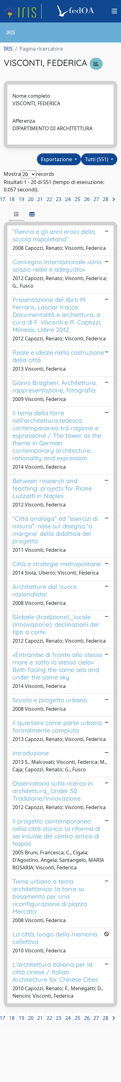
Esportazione (57, 159)
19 (21, 199)
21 (40, 199)
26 (87, 199)
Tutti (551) (97, 159)
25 (77, 199)
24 (68, 199)
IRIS (8, 48)
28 (105, 199)
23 (58, 199)
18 (12, 199)
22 (49, 199)
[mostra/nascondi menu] (114, 11)
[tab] (16, 214)
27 (96, 199)
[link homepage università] (76, 11)
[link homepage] (23, 11)
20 (31, 199)
